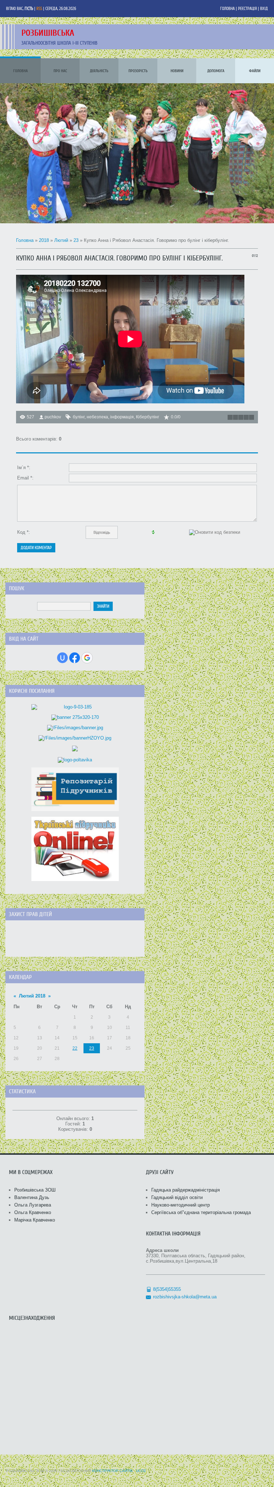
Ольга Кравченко (32, 1212)
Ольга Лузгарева (32, 1205)
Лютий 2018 (32, 996)
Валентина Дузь (31, 1197)
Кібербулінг (147, 416)
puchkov (53, 416)
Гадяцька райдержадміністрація (185, 1190)
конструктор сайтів (112, 1471)
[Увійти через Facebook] (74, 657)
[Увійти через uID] (62, 657)
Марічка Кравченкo (34, 1220)
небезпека (97, 416)
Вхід (264, 8)
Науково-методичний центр (180, 1205)
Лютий (61, 240)
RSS (39, 8)
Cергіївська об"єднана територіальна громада (201, 1212)
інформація (122, 416)
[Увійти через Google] (87, 657)
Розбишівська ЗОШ (35, 1190)
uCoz (141, 1471)
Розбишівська (47, 33)
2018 (44, 240)
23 (75, 240)
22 (74, 1048)
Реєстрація (247, 8)
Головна (227, 8)
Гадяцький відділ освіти (177, 1197)
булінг (79, 416)
